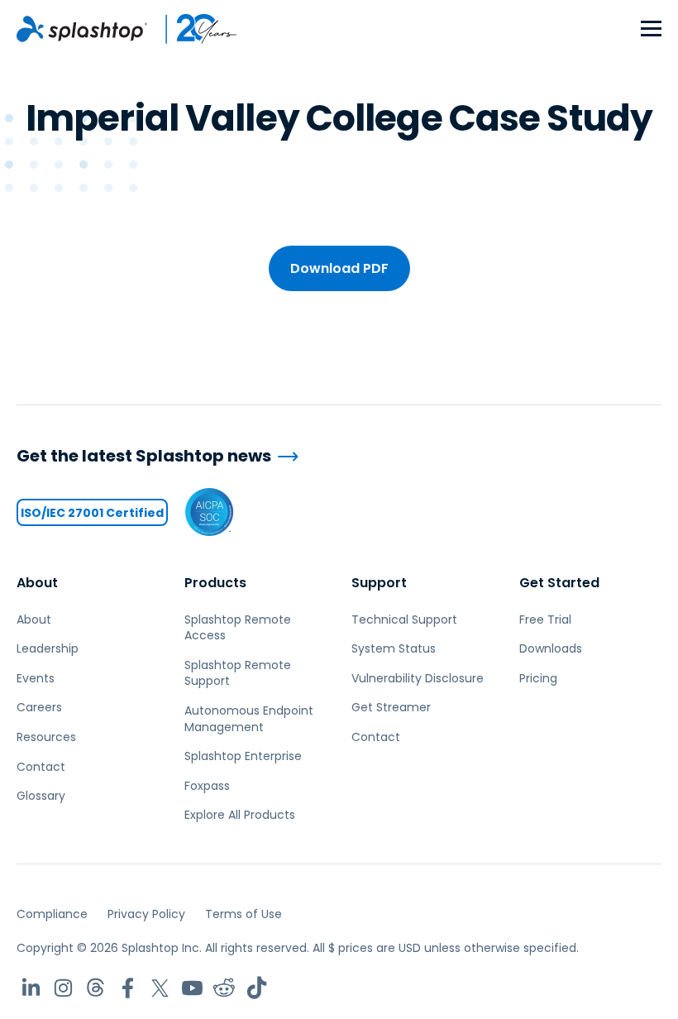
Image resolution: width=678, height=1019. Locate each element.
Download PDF (339, 268)
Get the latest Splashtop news (144, 456)
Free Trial (545, 619)
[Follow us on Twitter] (160, 988)
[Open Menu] (651, 29)
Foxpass (207, 785)
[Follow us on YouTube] (192, 988)
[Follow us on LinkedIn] (31, 988)
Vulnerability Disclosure (417, 678)
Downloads (550, 648)
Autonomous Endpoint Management (248, 718)
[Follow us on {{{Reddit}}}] (224, 988)
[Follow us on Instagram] (63, 988)
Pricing (538, 678)
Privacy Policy (146, 914)
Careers (39, 707)
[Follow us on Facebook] (127, 988)
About (37, 582)
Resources (46, 737)
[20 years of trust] (192, 29)
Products (215, 582)
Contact (41, 766)
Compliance (52, 914)
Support (379, 582)
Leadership (48, 648)
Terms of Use (243, 914)
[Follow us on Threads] (95, 988)
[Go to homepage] (82, 29)
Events (36, 678)
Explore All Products (239, 814)
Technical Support (404, 619)
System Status (393, 648)
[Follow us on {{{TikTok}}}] (256, 988)
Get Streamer (391, 707)
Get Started (559, 582)
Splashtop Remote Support (237, 673)
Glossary (41, 795)
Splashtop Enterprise (243, 756)
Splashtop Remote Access (237, 627)
